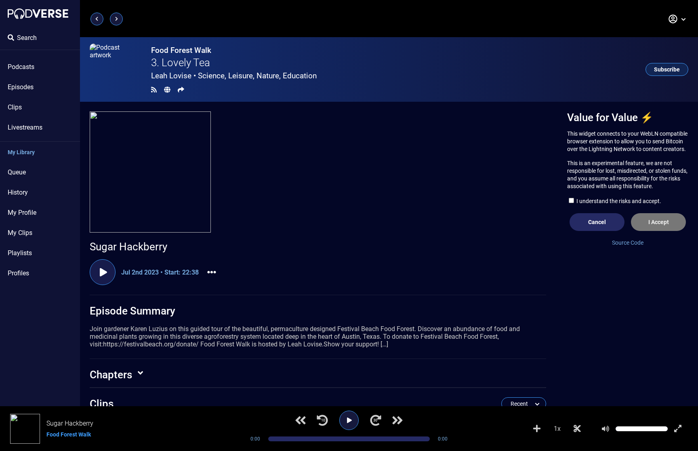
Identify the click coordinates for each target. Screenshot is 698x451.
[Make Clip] (577, 429)
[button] (677, 19)
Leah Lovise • (234, 75)
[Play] (349, 420)
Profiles (18, 273)
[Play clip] (103, 272)
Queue (17, 172)
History (18, 192)
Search (27, 38)
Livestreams (25, 127)
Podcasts (21, 67)
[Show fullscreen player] (678, 429)
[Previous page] (96, 19)
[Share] (181, 90)
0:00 (255, 439)
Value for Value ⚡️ (610, 117)
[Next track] (397, 420)
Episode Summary (132, 311)
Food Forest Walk (181, 50)
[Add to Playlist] (537, 429)
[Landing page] (38, 13)
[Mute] (605, 429)
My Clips (20, 233)
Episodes (21, 87)
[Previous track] (300, 420)
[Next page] (116, 19)
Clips (15, 107)
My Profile (22, 212)
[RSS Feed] (154, 90)
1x (557, 428)
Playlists (20, 253)
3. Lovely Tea (180, 63)
